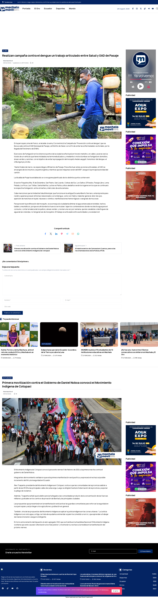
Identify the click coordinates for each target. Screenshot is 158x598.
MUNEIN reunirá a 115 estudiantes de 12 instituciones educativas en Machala (97, 351)
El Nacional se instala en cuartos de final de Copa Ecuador (58, 575)
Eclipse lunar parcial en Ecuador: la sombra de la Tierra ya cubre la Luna (58, 351)
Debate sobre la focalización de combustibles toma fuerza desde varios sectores (57, 585)
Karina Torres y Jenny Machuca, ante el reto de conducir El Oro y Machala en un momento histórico (17, 352)
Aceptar (116, 591)
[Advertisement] (79, 29)
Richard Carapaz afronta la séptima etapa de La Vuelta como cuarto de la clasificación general (48, 2)
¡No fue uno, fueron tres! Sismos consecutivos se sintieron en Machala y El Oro (138, 352)
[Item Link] (19, 334)
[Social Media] (133, 8)
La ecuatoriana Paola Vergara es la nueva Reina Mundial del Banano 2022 (97, 585)
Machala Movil (8, 61)
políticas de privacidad (90, 590)
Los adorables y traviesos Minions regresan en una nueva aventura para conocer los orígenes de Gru (98, 575)
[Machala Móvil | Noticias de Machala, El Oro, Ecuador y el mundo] (9, 8)
